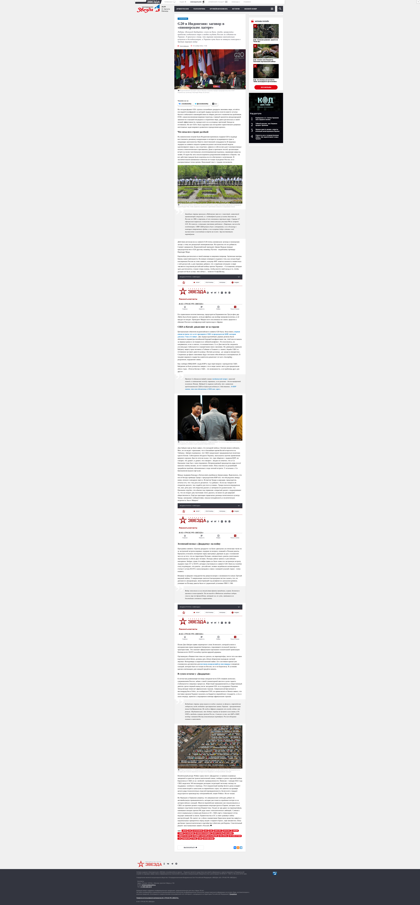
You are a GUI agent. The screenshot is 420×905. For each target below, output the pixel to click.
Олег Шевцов (184, 46)
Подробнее (233, 894)
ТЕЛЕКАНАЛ (168, 2)
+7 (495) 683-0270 (146, 887)
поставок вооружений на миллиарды (215, 664)
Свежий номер (250, 9)
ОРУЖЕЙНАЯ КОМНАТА (219, 9)
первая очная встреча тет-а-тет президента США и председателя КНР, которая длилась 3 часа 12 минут (209, 334)
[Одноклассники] (238, 847)
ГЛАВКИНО (247, 2)
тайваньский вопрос (220, 379)
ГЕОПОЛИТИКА (199, 9)
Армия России (182, 9)
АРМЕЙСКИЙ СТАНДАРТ (216, 2)
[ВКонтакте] (235, 847)
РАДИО (182, 2)
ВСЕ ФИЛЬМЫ (266, 87)
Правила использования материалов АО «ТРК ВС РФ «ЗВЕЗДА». (157, 898)
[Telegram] (241, 847)
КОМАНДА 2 (236, 2)
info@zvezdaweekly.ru (149, 885)
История (236, 9)
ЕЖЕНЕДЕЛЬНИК (195, 2)
